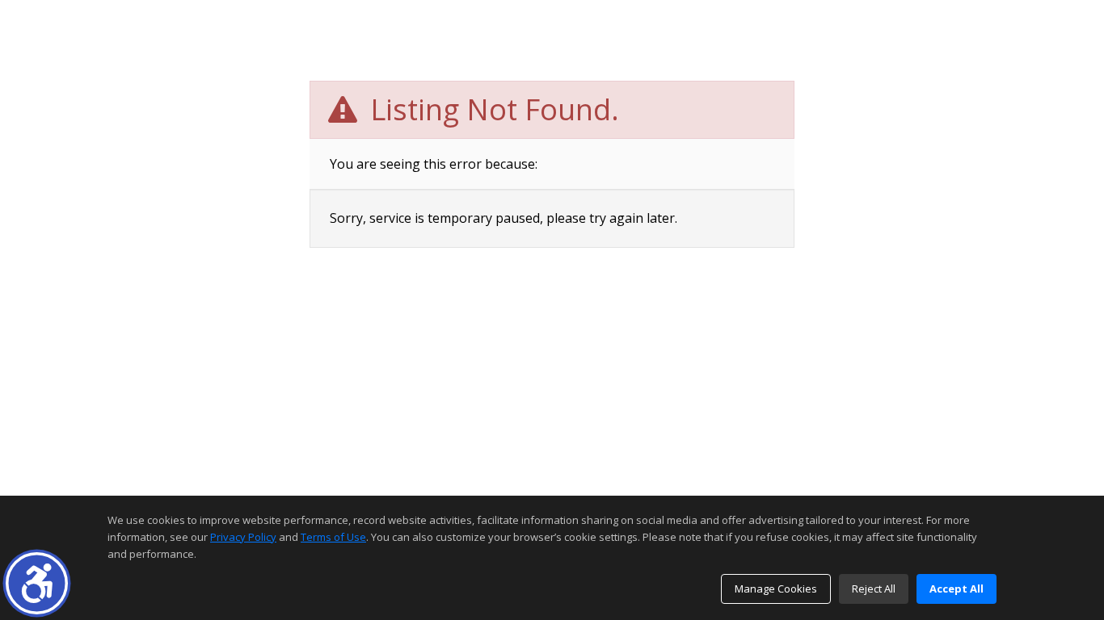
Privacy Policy (243, 537)
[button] (37, 583)
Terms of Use (333, 537)
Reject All (873, 588)
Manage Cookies (776, 588)
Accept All (956, 588)
